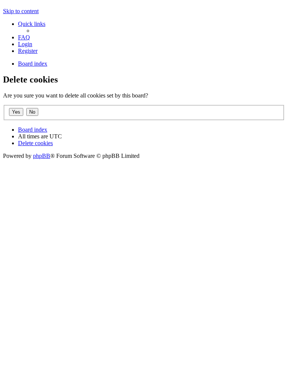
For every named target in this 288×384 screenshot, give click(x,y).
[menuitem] (24, 37)
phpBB (41, 156)
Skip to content (21, 11)
